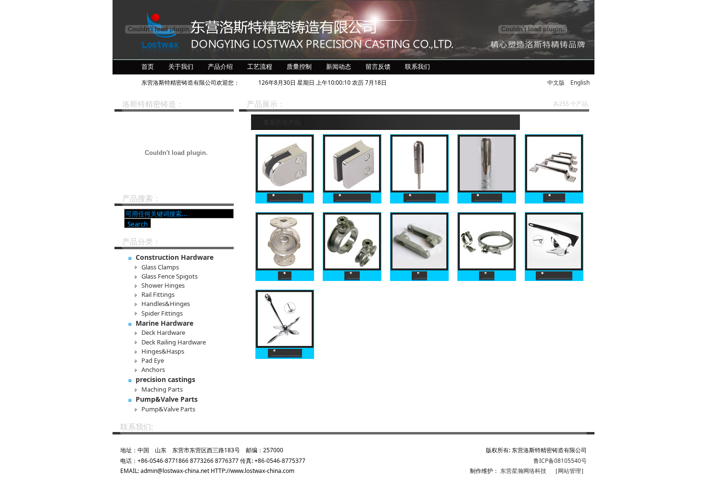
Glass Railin (486, 197)
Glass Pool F (420, 197)
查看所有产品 (282, 122)
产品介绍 (220, 66)
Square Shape (352, 197)
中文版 (556, 82)
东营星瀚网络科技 (523, 471)
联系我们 (417, 66)
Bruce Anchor (554, 275)
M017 (419, 275)
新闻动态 (338, 66)
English (580, 82)
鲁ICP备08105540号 (560, 461)
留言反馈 (378, 66)
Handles (554, 197)
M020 (486, 275)
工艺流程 (259, 66)
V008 (284, 275)
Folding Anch (285, 353)
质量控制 (299, 66)
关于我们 (180, 66)
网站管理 (569, 471)
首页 (147, 66)
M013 (352, 275)
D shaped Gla (285, 197)
